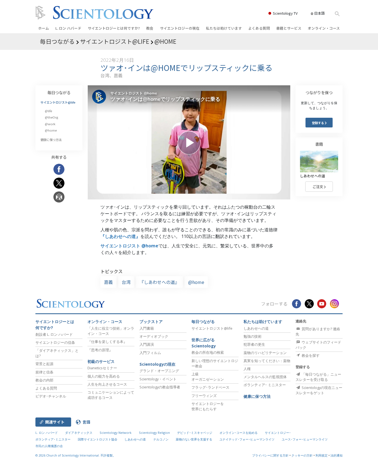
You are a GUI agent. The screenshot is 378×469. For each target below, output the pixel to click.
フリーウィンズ (204, 395)
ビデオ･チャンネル (50, 396)
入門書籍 (146, 328)
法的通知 (336, 455)
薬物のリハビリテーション (265, 352)
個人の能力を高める (103, 376)
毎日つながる (59, 92)
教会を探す (310, 355)
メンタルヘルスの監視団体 (265, 376)
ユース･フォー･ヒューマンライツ (305, 439)
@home (196, 282)
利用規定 (321, 455)
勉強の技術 (253, 336)
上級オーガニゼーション (207, 376)
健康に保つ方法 (51, 139)
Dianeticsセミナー (102, 367)
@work (50, 124)
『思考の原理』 (100, 349)
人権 (247, 368)
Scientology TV (285, 13)
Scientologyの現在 (157, 364)
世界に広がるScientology (203, 342)
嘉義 (108, 282)
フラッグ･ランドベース (210, 387)
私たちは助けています (224, 28)
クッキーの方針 (302, 455)
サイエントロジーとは (114, 28)
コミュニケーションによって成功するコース (110, 395)
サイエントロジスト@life (58, 102)
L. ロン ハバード (68, 28)
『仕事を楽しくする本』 (107, 341)
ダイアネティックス (78, 432)
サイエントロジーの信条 (55, 342)
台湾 (126, 282)
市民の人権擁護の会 (49, 446)
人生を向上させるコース (107, 384)
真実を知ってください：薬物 (267, 360)
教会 (149, 28)
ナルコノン (161, 439)
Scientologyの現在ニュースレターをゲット (319, 390)
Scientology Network (115, 432)
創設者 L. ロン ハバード (54, 334)
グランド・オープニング (159, 370)
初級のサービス (101, 361)
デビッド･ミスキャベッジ (194, 432)
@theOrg (51, 117)
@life (48, 111)
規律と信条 (44, 372)
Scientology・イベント (158, 378)
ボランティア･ (265, 384)
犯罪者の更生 (254, 344)
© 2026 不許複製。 (75, 455)
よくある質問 (259, 28)
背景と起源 (44, 363)
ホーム (43, 28)
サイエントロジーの (180, 28)
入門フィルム (150, 352)
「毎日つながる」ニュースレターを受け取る (318, 377)
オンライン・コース (324, 28)
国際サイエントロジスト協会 (97, 439)
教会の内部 (44, 380)
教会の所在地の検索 (207, 352)
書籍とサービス (288, 28)
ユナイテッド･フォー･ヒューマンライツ (247, 439)
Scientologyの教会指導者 (159, 387)
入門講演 (146, 344)
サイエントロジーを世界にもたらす (207, 406)
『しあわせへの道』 (120, 236)
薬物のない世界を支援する (194, 439)
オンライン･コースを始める (238, 432)
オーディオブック (153, 336)
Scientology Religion (154, 432)
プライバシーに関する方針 (270, 455)
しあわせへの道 (256, 328)
